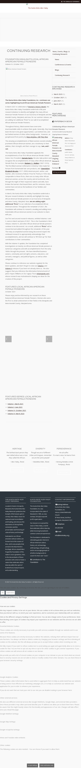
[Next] (49, 339)
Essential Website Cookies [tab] (9, 626)
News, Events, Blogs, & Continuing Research (61, 52)
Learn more (10, 593)
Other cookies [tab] (5, 745)
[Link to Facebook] (61, 581)
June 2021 (57, 101)
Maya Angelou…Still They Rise (37, 137)
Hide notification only (46, 765)
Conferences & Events (63, 65)
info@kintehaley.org (62, 535)
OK (2, 593)
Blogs (57, 70)
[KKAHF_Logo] (40, 8)
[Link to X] (64, 581)
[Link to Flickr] (71, 581)
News (57, 59)
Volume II (8, 268)
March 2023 (58, 94)
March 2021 (58, 104)
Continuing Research (62, 75)
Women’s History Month (37, 107)
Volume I (41, 266)
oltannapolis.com (43, 274)
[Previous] (8, 339)
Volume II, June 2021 (15, 407)
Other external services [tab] (8, 698)
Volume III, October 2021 (17, 410)
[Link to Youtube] (74, 581)
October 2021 (59, 97)
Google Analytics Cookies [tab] (9, 677)
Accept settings (32, 765)
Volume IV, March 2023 (16, 414)
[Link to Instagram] (67, 581)
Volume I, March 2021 (15, 404)
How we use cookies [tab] (7, 606)
